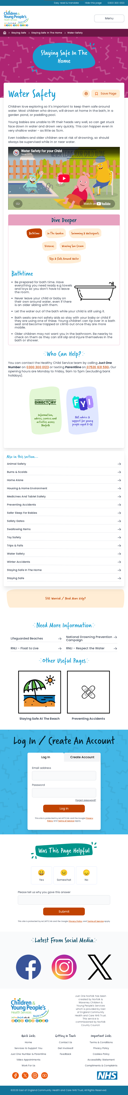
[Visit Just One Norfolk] (107, 1075)
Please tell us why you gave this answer (44, 892)
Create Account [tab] (82, 757)
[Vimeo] (44, 1075)
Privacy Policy (75, 921)
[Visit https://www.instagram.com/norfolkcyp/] (64, 967)
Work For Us (28, 1065)
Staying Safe (18, 32)
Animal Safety (16, 464)
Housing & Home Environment (27, 488)
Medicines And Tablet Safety (26, 496)
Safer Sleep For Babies (22, 513)
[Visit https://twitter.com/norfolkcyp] (99, 967)
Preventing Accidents (21, 505)
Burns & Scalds (17, 472)
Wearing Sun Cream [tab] (73, 245)
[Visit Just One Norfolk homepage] (24, 18)
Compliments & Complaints (101, 1065)
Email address (41, 768)
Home (28, 1042)
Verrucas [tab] (49, 245)
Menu (109, 18)
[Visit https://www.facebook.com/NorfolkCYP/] (28, 967)
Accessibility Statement (101, 1059)
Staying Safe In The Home (46, 32)
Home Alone (15, 480)
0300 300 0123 (116, 3)
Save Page (108, 93)
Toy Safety (14, 537)
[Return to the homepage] (4, 32)
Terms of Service (66, 821)
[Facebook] (15, 1075)
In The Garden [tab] (55, 233)
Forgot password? (86, 800)
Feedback (65, 1054)
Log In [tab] (45, 757)
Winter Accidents (18, 562)
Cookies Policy (101, 1054)
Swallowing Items (19, 529)
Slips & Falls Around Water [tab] (64, 258)
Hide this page (93, 3)
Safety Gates (15, 521)
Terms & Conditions (101, 1042)
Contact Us (65, 1042)
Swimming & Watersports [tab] (85, 233)
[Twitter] (25, 1075)
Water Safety (16, 554)
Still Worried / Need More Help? (65, 598)
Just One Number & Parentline (28, 1054)
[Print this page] (86, 93)
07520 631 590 (97, 367)
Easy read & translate (66, 3)
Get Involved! (65, 1048)
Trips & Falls (15, 545)
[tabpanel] (64, 304)
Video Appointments (28, 1059)
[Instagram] (35, 1075)
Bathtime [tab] (34, 233)
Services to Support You (28, 1048)
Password (38, 785)
